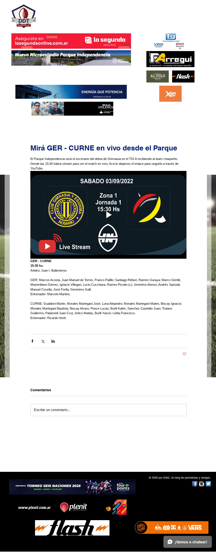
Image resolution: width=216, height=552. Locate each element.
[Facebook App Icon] (194, 483)
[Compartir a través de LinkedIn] (53, 341)
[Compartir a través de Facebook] (32, 341)
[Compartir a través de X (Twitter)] (43, 341)
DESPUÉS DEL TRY (68, 14)
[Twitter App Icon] (208, 483)
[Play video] (108, 215)
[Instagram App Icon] (201, 483)
